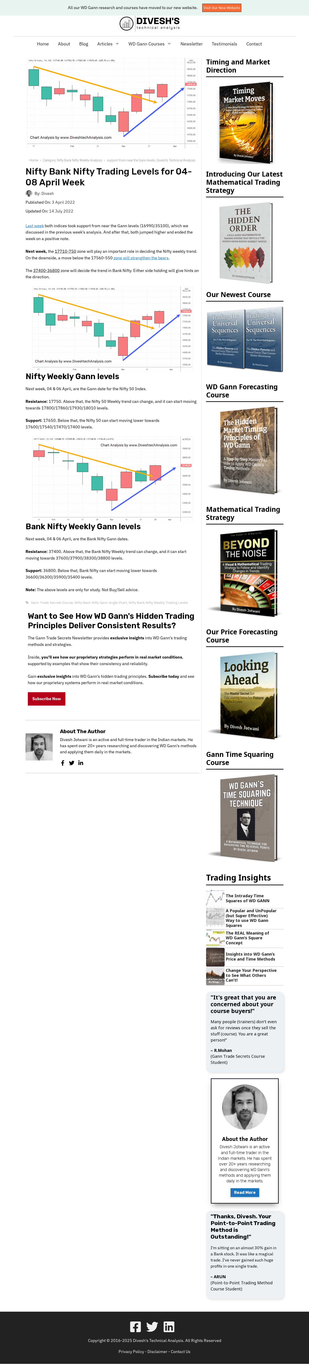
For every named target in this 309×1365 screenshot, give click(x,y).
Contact (254, 44)
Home (43, 44)
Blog (83, 44)
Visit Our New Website (222, 7)
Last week (35, 225)
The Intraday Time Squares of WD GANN (247, 898)
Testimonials (224, 44)
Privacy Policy (131, 1351)
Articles (105, 44)
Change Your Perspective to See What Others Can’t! (251, 975)
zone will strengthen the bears (141, 257)
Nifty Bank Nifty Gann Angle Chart (101, 602)
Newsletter (192, 44)
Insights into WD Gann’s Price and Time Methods (250, 956)
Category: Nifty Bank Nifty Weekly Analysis (72, 160)
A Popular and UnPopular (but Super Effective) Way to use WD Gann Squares (251, 918)
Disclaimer (157, 1351)
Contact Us (180, 1351)
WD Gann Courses (146, 44)
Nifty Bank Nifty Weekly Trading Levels (158, 602)
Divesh (47, 193)
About (64, 44)
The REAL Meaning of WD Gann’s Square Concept (247, 937)
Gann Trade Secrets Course (52, 602)
